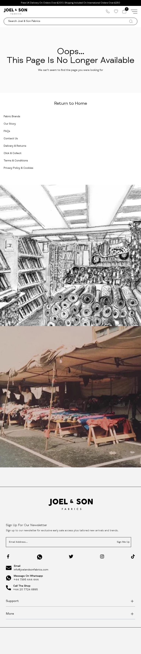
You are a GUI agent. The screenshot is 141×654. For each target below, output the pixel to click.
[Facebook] (8, 556)
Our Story (10, 124)
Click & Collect (12, 153)
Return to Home (70, 104)
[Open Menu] (134, 11)
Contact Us (11, 138)
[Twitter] (71, 556)
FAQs (7, 131)
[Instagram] (102, 556)
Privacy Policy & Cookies (18, 168)
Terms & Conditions (16, 161)
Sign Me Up (123, 542)
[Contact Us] (108, 11)
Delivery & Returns (15, 146)
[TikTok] (133, 556)
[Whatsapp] (39, 557)
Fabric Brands (12, 116)
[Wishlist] (116, 11)
